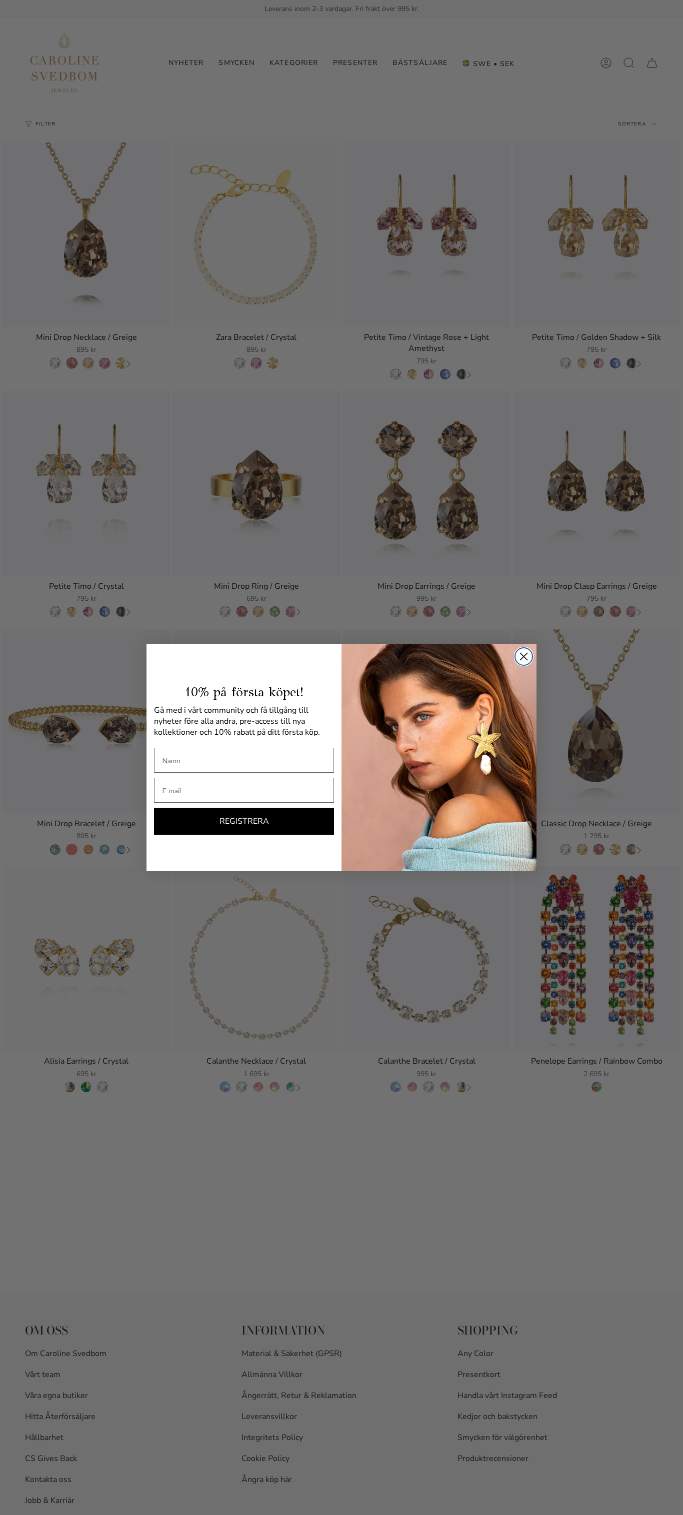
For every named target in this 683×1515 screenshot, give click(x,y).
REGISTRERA (244, 821)
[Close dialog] (523, 656)
